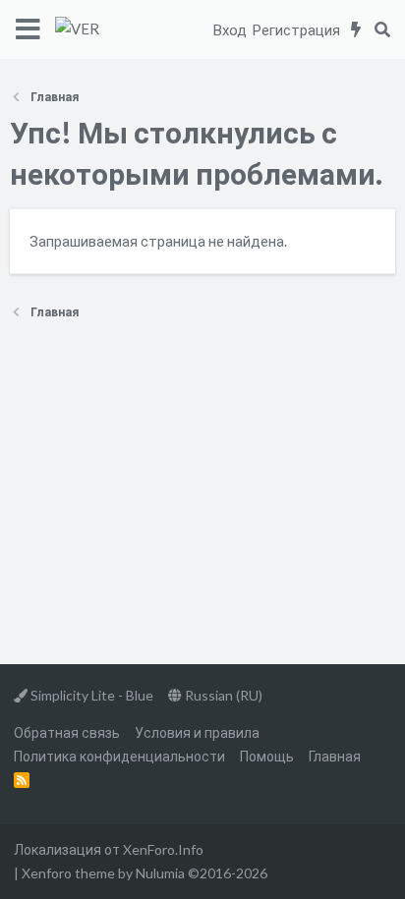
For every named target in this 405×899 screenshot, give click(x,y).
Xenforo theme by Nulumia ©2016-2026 (144, 873)
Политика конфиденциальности (119, 756)
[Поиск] (382, 29)
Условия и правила (197, 732)
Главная (335, 756)
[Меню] (27, 29)
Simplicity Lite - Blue (90, 695)
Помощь (267, 756)
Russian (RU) (222, 695)
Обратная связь (67, 732)
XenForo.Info (163, 849)
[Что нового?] (356, 29)
